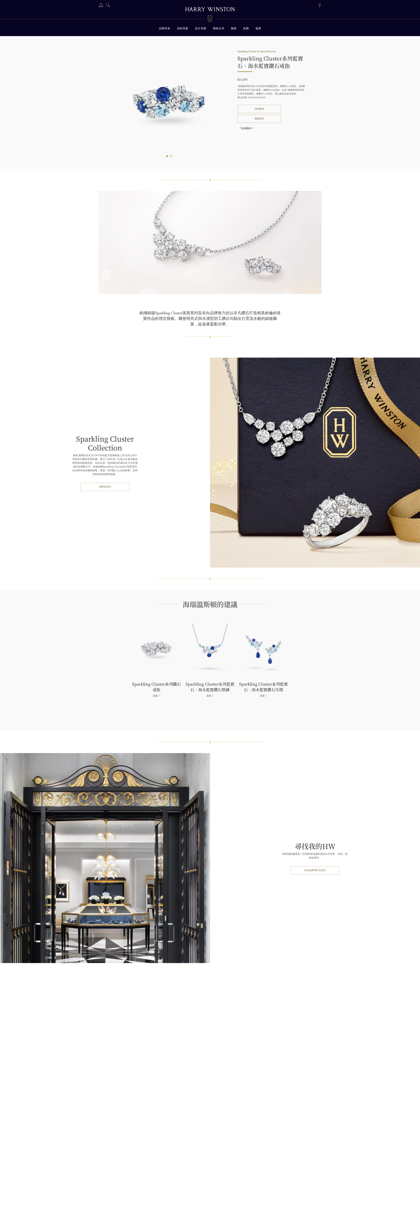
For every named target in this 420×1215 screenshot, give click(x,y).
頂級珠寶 (182, 28)
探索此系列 (105, 486)
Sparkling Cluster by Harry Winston (256, 51)
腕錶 (234, 28)
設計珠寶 (200, 28)
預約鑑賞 (259, 108)
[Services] (100, 6)
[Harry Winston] (210, 9)
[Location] (319, 5)
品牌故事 (164, 28)
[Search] (107, 6)
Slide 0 (167, 156)
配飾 (246, 28)
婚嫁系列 (218, 28)
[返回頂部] (414, 1209)
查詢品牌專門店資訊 (315, 870)
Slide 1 (171, 156)
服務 (258, 28)
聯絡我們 (259, 118)
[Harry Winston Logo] (210, 19)
